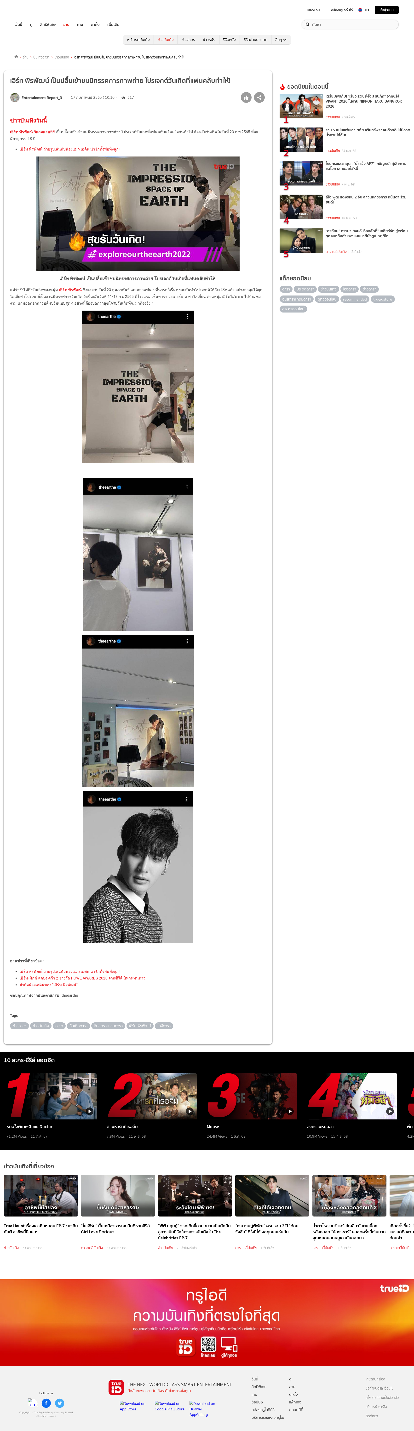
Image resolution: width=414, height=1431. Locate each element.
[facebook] (46, 1403)
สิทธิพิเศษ (48, 25)
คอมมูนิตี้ (296, 1410)
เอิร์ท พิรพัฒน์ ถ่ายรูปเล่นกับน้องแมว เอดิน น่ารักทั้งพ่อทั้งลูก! (70, 149)
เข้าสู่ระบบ (387, 10)
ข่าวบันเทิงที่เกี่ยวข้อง (29, 1166)
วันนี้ (18, 25)
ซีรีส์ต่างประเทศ (255, 39)
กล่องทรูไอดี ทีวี (342, 10)
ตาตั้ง (95, 25)
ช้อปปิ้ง (257, 1402)
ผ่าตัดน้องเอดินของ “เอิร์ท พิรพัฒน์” (49, 985)
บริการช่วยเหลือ (376, 1406)
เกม (80, 25)
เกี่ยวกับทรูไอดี (375, 1379)
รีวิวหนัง (229, 39)
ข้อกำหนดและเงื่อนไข (379, 1388)
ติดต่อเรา (372, 1416)
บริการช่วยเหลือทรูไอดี (268, 1417)
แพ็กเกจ (295, 1402)
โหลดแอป (313, 10)
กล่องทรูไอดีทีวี (263, 1410)
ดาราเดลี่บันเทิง (336, 251)
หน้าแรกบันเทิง (138, 39)
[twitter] (59, 1403)
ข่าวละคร (188, 39)
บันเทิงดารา (41, 57)
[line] (33, 1403)
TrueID (29, 10)
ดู (31, 25)
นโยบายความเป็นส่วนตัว (382, 1397)
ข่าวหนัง (209, 39)
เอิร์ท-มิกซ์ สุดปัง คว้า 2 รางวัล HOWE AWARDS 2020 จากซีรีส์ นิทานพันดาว (82, 978)
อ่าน (66, 25)
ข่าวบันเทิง (166, 39)
